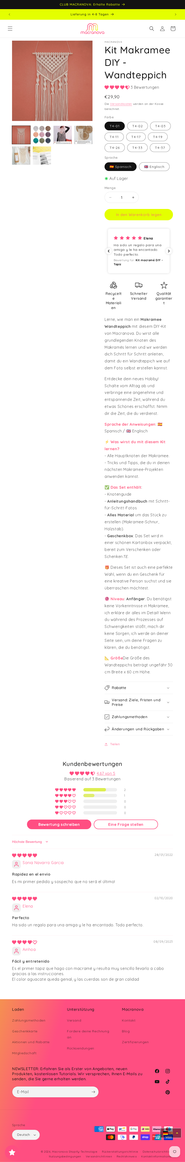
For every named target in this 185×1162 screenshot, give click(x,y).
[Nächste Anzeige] (175, 14)
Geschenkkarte (25, 1031)
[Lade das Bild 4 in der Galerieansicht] (83, 135)
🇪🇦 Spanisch (121, 166)
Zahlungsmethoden (29, 1020)
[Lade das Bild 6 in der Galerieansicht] (42, 155)
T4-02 (137, 126)
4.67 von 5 (106, 773)
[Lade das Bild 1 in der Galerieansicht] (21, 135)
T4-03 (160, 126)
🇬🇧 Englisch (154, 166)
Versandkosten (121, 104)
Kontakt (128, 1020)
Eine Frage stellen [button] (126, 824)
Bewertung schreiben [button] (59, 824)
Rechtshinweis (127, 1156)
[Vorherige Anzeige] (9, 14)
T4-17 (136, 137)
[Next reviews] (169, 251)
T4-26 (115, 147)
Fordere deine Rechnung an (88, 1034)
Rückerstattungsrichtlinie (120, 1151)
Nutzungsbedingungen (65, 1156)
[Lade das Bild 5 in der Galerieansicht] (21, 155)
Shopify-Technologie (83, 1151)
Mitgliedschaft (24, 1053)
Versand (74, 1020)
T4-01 (115, 126)
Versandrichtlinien (99, 1156)
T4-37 (160, 147)
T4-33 (137, 147)
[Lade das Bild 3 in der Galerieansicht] (62, 135)
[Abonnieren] (93, 1092)
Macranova (60, 1151)
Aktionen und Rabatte (31, 1042)
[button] (10, 28)
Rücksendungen (80, 1048)
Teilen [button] (115, 744)
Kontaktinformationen (157, 1156)
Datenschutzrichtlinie (158, 1151)
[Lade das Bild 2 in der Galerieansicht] (42, 135)
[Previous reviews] (109, 251)
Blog (126, 1031)
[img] (24, 855)
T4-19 (158, 137)
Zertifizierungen (135, 1042)
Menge (110, 188)
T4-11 (114, 137)
